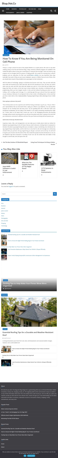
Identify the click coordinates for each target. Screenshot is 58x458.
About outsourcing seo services (9, 409)
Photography (10, 12)
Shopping (29, 12)
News (39, 9)
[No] (56, 454)
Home (7, 9)
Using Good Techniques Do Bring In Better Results (43, 143)
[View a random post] (55, 11)
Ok (25, 455)
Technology (22, 9)
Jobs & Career (20, 12)
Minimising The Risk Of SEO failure (10, 418)
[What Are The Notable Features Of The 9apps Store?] (28, 154)
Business (14, 9)
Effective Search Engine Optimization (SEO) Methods (14, 415)
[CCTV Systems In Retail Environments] (48, 154)
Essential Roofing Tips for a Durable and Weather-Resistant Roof (24, 234)
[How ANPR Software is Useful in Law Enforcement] (9, 154)
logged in (11, 186)
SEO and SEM (32, 9)
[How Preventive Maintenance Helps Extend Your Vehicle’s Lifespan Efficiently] (6, 362)
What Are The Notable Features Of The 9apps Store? (28, 165)
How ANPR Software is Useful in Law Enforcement (9, 169)
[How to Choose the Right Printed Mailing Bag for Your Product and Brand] (6, 349)
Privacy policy (31, 455)
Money (3, 213)
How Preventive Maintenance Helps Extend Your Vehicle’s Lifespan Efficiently (26, 249)
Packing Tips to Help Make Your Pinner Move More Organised (16, 247)
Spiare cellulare (34, 75)
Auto (2, 203)
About (2, 447)
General (3, 208)
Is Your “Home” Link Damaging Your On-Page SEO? (14, 412)
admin (7, 65)
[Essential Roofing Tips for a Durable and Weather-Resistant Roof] (29, 312)
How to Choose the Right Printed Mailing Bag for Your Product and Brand (26, 240)
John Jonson (8, 288)
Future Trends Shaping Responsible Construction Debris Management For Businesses (29, 255)
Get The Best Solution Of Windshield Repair (15, 142)
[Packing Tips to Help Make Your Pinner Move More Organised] (29, 261)
